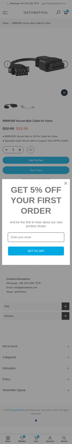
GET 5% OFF (36, 251)
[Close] (66, 183)
